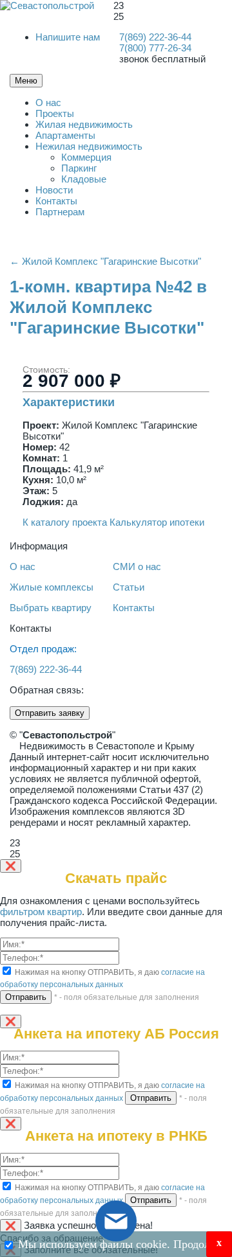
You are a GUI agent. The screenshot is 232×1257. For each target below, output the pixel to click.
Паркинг (79, 168)
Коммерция (86, 157)
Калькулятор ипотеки (157, 522)
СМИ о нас (137, 566)
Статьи (128, 587)
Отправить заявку (49, 713)
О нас (48, 102)
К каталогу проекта (65, 522)
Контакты (56, 200)
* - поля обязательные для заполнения (126, 997)
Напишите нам (67, 36)
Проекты (54, 113)
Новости (54, 189)
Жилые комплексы (51, 587)
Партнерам (59, 211)
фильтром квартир (41, 911)
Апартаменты (65, 135)
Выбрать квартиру (51, 607)
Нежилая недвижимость (88, 146)
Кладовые (83, 179)
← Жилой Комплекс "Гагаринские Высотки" (105, 261)
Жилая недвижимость (84, 124)
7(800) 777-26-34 (155, 47)
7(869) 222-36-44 (155, 36)
